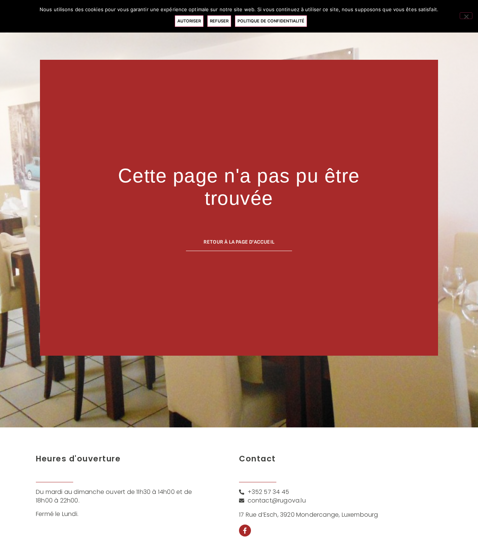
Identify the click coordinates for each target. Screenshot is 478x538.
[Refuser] (466, 15)
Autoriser (189, 21)
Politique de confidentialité (271, 21)
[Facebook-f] (245, 531)
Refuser (219, 21)
